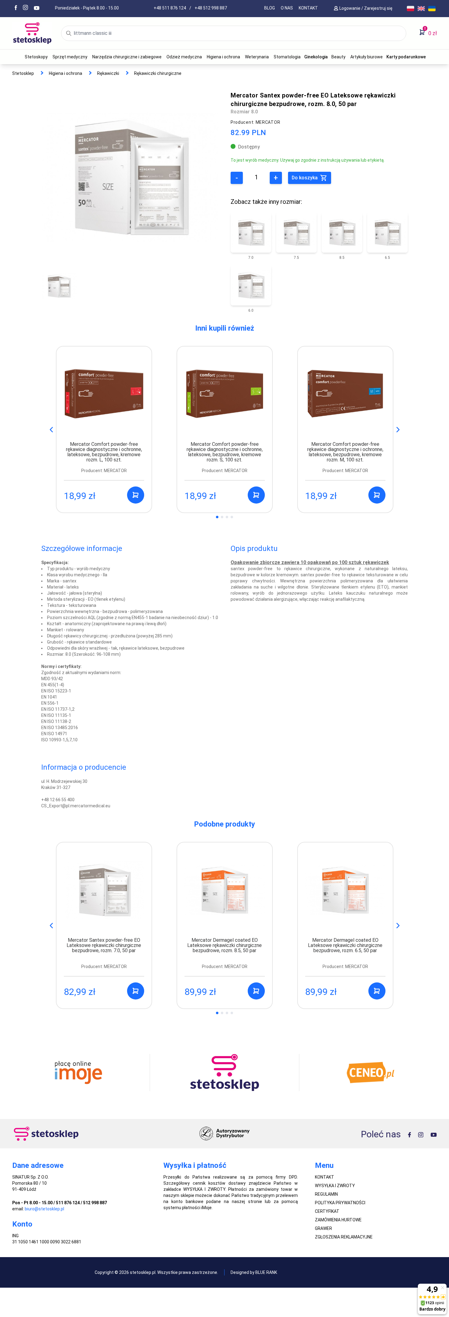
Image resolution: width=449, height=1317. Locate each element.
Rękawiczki (108, 73)
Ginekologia (316, 56)
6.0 (251, 310)
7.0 (251, 257)
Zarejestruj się (378, 8)
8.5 (342, 257)
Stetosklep (23, 73)
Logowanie (350, 8)
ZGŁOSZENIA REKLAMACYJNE (344, 1236)
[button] (398, 429)
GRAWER (323, 1228)
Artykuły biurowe (366, 56)
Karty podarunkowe (406, 56)
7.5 (296, 257)
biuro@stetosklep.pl (44, 1208)
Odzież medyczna (184, 56)
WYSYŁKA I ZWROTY (335, 1185)
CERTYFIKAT (327, 1211)
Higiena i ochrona (223, 56)
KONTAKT (308, 8)
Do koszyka (305, 178)
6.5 (387, 257)
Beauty (338, 56)
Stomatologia (287, 56)
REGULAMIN (326, 1194)
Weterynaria (257, 56)
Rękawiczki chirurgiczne (157, 73)
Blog (269, 8)
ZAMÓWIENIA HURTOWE (338, 1219)
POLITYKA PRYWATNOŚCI (340, 1202)
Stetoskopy (36, 56)
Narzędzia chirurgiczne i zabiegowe (127, 56)
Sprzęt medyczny (70, 56)
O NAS (287, 8)
